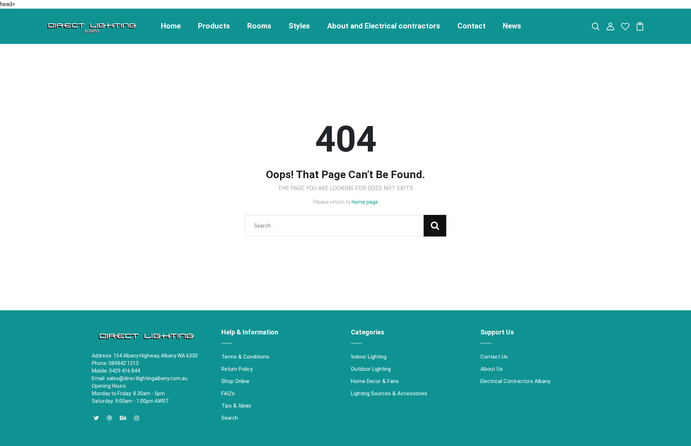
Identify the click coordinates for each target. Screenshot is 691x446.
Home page (365, 202)
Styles (299, 26)
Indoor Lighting (369, 356)
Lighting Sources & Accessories (389, 393)
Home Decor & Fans (375, 381)
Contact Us (494, 356)
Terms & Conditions (245, 356)
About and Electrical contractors (383, 26)
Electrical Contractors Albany (515, 381)
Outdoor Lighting (371, 369)
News (512, 26)
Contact (471, 26)
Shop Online (235, 381)
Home (171, 26)
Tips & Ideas (236, 405)
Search (229, 418)
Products (214, 26)
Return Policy (237, 369)
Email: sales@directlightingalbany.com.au (140, 378)
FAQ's (228, 393)
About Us (491, 369)
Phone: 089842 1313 (115, 363)
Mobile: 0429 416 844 (116, 371)
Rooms (259, 26)
